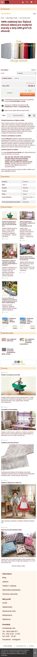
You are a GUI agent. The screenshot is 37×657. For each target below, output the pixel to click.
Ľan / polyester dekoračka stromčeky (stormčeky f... (27, 341)
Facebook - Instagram (11, 639)
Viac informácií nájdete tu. (15, 655)
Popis (3, 115)
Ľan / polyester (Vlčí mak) (11, 340)
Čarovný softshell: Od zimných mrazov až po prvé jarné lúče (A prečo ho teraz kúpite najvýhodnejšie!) (9, 300)
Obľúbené (6, 619)
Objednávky (7, 607)
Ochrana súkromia (10, 594)
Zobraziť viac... (8, 402)
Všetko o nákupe (9, 586)
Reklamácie (7, 615)
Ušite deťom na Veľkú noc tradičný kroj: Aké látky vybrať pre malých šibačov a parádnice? (9, 263)
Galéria (5, 582)
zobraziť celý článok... (8, 275)
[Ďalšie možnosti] (35, 2)
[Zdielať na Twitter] (18, 362)
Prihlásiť (31, 646)
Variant (2, 73)
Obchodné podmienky (11, 590)
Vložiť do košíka (27, 94)
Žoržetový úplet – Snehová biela (30, 321)
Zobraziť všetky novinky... (18, 566)
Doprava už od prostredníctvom (17, 105)
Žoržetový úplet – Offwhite (12, 320)
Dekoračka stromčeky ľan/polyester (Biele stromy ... (8, 351)
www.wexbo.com (21, 646)
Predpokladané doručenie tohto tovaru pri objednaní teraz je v (19, 100)
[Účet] (23, 2)
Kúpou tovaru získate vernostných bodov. (17, 110)
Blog (4, 577)
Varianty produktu (18, 115)
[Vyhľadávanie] (27, 2)
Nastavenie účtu (9, 611)
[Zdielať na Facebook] (16, 362)
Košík (4, 603)
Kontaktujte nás (8, 628)
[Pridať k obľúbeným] (21, 362)
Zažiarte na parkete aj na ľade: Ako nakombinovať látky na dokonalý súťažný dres (9, 224)
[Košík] (31, 2)
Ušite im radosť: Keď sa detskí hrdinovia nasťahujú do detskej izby (27, 258)
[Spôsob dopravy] (29, 115)
